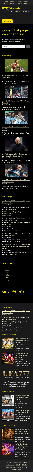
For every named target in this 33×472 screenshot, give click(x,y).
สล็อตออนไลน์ (26, 462)
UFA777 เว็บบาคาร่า (11, 8)
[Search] (28, 46)
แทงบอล (7, 272)
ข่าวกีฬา (7, 280)
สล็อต (6, 278)
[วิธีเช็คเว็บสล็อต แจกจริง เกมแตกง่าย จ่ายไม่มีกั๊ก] (8, 415)
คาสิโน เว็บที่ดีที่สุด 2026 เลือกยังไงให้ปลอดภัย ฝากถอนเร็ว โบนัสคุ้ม (22, 446)
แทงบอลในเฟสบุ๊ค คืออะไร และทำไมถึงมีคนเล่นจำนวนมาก (22, 355)
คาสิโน (7, 275)
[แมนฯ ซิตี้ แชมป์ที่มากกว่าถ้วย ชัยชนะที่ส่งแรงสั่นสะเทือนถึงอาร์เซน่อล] (16, 171)
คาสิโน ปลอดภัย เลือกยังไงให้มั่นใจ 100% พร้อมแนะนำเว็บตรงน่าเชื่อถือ (22, 431)
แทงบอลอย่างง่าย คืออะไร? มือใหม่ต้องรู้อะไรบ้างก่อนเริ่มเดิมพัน (22, 340)
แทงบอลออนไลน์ (17, 462)
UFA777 (5, 382)
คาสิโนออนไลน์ (10, 465)
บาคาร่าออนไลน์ (7, 462)
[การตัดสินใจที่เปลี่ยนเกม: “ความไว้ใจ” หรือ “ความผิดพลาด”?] (16, 92)
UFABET (18, 465)
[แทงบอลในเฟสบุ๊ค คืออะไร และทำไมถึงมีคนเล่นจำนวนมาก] (8, 359)
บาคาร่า (7, 270)
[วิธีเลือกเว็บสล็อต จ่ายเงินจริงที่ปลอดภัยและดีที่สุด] (8, 401)
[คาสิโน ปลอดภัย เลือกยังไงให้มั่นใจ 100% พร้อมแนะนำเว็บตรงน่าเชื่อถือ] (8, 434)
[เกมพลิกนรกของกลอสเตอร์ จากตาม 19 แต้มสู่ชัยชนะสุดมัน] (16, 66)
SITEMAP (24, 465)
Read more (14, 83)
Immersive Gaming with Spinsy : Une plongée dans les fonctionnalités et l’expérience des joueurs (16, 246)
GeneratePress (16, 469)
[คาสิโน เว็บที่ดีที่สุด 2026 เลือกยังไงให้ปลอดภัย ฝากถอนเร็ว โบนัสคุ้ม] (8, 449)
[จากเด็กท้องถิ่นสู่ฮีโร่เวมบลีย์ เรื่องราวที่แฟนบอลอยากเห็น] (16, 118)
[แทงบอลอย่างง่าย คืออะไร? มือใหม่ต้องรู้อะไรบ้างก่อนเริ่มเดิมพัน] (8, 344)
